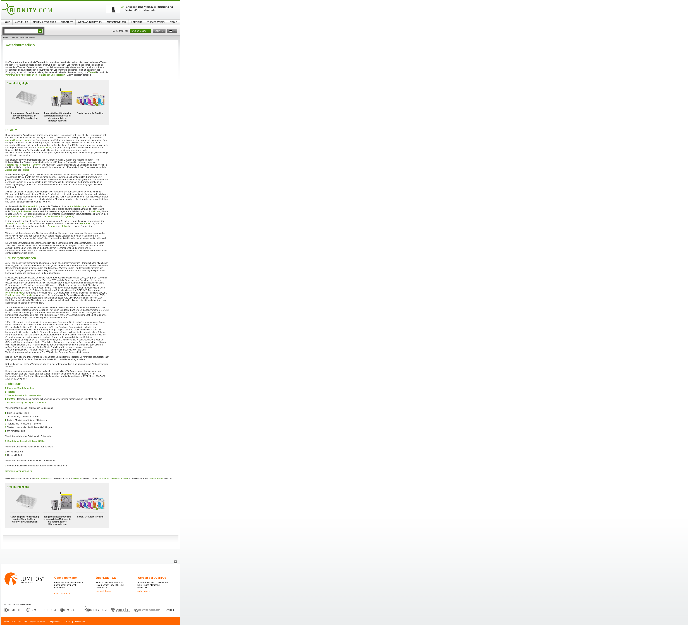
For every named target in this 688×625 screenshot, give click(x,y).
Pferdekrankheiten (14, 293)
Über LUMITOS (106, 577)
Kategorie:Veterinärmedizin (20, 388)
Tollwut (65, 226)
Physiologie (11, 295)
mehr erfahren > (62, 593)
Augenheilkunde (13, 216)
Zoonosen (52, 226)
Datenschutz (80, 622)
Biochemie (27, 295)
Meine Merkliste (120, 31)
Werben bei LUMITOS (151, 577)
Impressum (55, 622)
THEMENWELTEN (156, 22)
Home (5, 37)
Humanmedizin (30, 206)
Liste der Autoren (156, 478)
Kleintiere (95, 211)
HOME (7, 22)
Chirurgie (15, 211)
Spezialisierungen (78, 206)
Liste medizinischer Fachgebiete (57, 216)
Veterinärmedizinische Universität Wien (26, 441)
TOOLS (173, 22)
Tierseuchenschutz (14, 223)
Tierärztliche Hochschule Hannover (23, 165)
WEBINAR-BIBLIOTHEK (90, 22)
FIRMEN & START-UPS (44, 22)
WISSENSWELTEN (116, 22)
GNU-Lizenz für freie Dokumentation (113, 478)
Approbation (11, 170)
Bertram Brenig (44, 147)
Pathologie (26, 211)
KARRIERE (136, 22)
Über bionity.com (65, 577)
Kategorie (10, 471)
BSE (88, 223)
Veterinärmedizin (24, 471)
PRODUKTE (67, 22)
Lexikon (14, 37)
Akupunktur (28, 216)
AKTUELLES (21, 22)
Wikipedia (77, 478)
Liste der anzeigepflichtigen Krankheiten (26, 402)
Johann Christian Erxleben (18, 140)
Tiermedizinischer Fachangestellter (24, 395)
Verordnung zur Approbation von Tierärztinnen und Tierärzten (35, 75)
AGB (68, 622)
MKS (82, 223)
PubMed (11, 399)
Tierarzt (92, 72)
